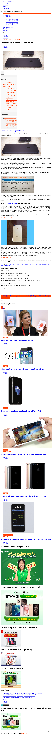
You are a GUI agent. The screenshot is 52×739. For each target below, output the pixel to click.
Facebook (5, 3)
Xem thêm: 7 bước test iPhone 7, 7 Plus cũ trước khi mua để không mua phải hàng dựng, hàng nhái (11, 102)
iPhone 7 (5, 49)
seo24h (5, 46)
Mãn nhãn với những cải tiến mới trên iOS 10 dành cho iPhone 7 (24, 369)
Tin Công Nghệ (7, 16)
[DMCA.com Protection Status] (5, 705)
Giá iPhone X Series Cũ (11, 24)
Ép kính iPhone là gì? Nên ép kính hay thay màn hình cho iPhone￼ (19, 696)
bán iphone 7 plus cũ (5, 295)
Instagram (5, 5)
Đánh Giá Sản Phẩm (8, 26)
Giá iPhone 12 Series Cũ (12, 22)
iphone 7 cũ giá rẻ (12, 296)
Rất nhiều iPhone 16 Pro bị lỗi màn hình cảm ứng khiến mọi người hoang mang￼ (22, 693)
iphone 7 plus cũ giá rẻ (6, 257)
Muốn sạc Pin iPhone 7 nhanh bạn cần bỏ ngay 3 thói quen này (23, 454)
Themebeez (24, 733)
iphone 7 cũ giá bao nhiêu (7, 218)
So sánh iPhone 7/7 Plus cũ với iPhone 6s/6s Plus (11, 91)
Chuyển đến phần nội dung (7, 1)
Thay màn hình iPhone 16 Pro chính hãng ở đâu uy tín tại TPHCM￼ (19, 694)
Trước (2, 307)
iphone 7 (39, 295)
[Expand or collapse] (3, 118)
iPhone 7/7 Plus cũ (11, 203)
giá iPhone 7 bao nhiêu (21, 295)
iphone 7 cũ (44, 295)
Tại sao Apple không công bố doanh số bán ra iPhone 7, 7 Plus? (24, 496)
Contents (9, 83)
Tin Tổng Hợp (6, 15)
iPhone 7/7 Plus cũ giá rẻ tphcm (9, 85)
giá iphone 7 (13, 295)
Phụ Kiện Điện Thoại (8, 27)
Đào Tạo (5, 30)
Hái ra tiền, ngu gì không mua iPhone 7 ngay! (17, 340)
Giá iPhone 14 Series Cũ (12, 19)
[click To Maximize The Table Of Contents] (2, 73)
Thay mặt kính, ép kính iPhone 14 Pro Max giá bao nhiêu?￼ (17, 697)
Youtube (5, 6)
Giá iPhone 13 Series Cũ (12, 20)
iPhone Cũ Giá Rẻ (5, 9)
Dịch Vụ (5, 28)
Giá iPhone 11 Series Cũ (12, 23)
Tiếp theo (3, 308)
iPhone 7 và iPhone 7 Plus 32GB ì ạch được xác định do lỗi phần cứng (26, 539)
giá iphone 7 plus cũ (32, 295)
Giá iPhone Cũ (6, 18)
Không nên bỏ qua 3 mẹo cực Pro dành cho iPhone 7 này (21, 411)
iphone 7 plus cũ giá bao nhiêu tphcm (26, 296)
